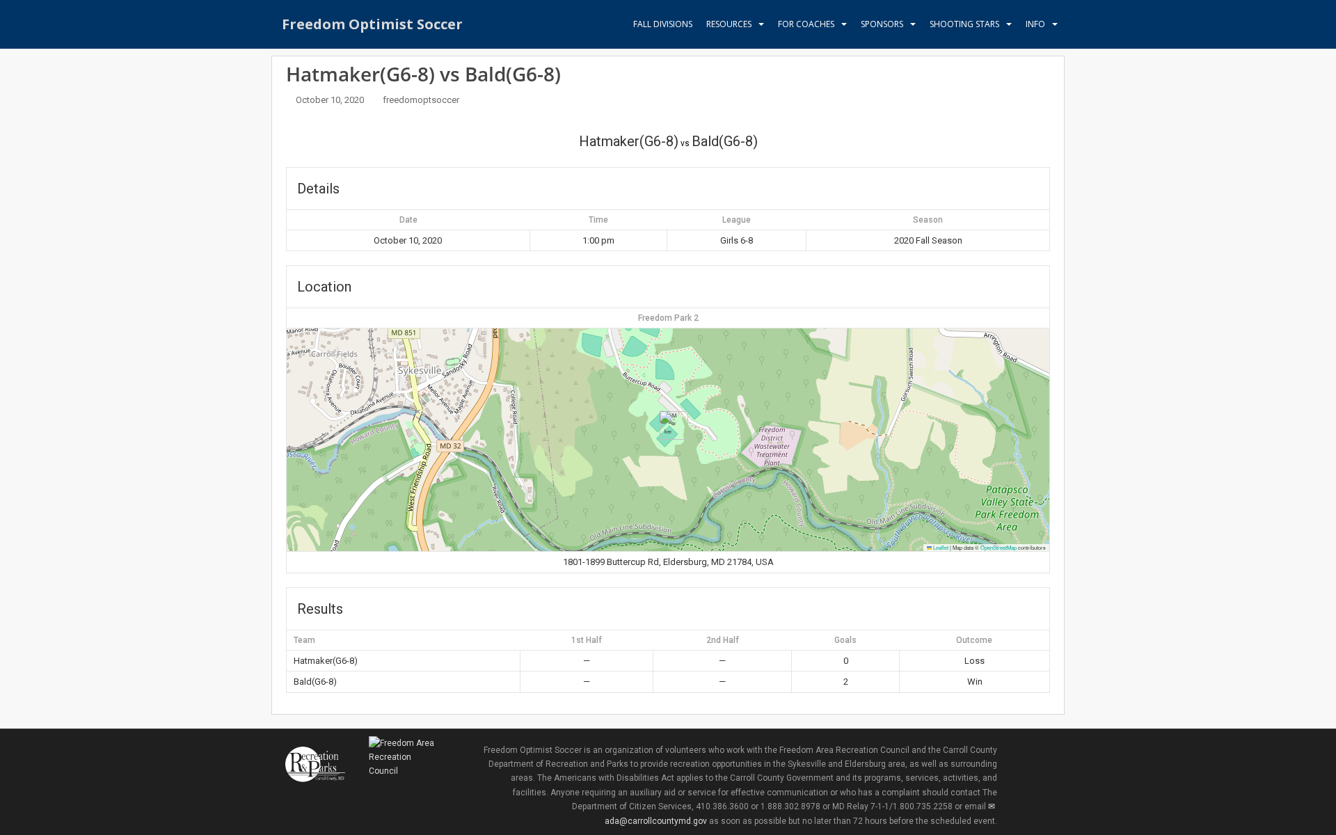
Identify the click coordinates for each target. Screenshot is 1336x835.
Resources (729, 24)
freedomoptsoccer (421, 100)
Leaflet (940, 547)
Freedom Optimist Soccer (372, 24)
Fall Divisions (662, 24)
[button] (668, 425)
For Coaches (806, 24)
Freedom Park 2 (668, 318)
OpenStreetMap (998, 547)
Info (1035, 24)
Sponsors (882, 24)
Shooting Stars (964, 24)
